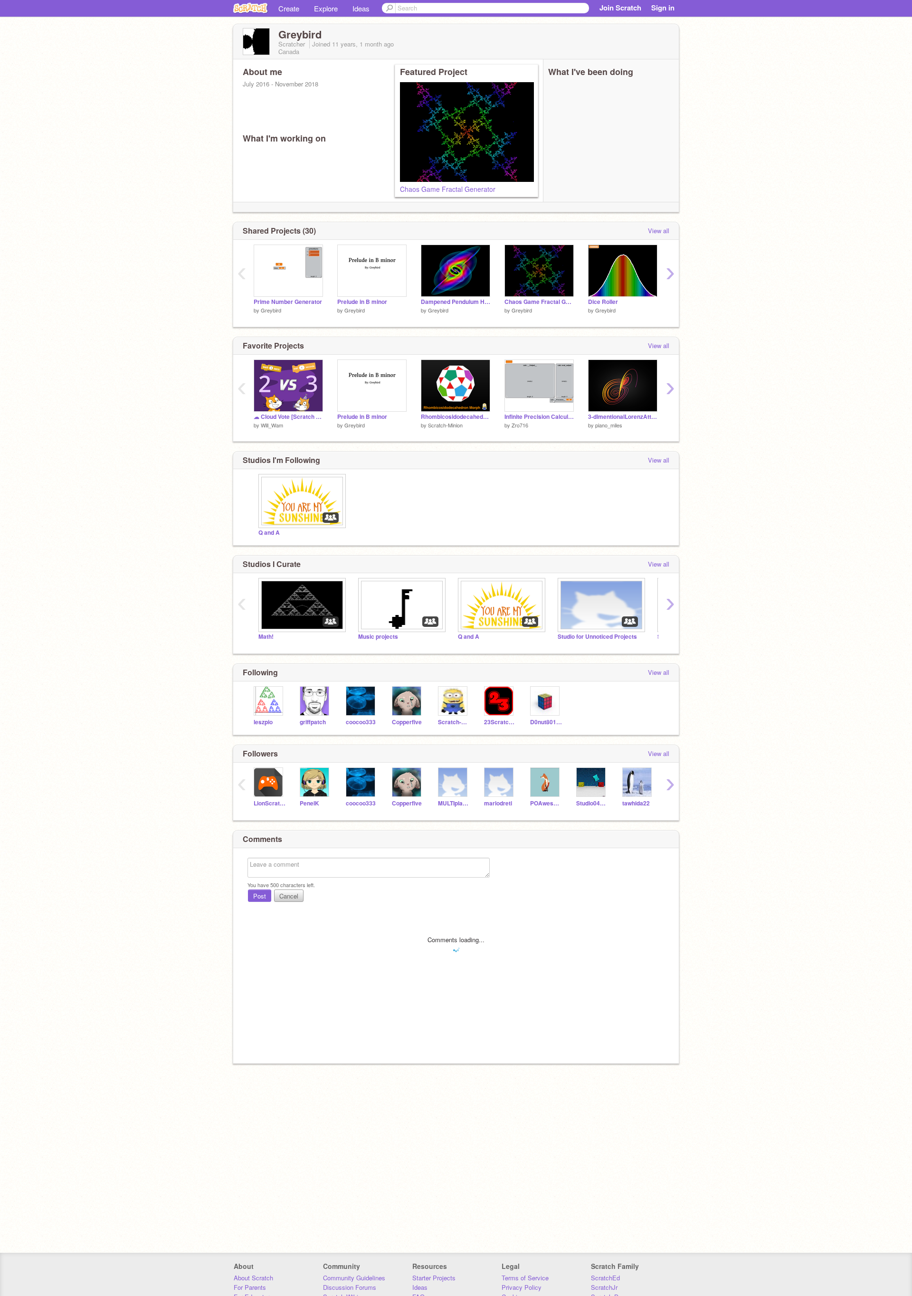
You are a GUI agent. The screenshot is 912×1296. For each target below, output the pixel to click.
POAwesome (546, 803)
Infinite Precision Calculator (539, 417)
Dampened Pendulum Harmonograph (455, 302)
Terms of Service (525, 1277)
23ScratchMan (500, 722)
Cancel (288, 895)
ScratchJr (604, 1287)
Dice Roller (603, 302)
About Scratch (253, 1277)
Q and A (269, 533)
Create (288, 8)
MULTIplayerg (454, 803)
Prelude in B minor (362, 302)
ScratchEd (605, 1277)
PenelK (309, 803)
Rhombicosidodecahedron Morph (455, 417)
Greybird (271, 310)
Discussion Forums (349, 1287)
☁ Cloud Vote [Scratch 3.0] (288, 417)
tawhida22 (636, 803)
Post (259, 895)
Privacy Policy (522, 1287)
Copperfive (407, 722)
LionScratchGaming (269, 803)
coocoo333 (361, 722)
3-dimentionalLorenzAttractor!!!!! (622, 417)
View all (658, 230)
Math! (266, 637)
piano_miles (608, 425)
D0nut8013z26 (546, 722)
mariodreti (498, 803)
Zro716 (520, 425)
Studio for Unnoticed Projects (597, 637)
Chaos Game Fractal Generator (447, 189)
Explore (326, 8)
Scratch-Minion (445, 425)
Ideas (361, 8)
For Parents (250, 1287)
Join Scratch (620, 7)
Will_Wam (272, 425)
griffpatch (313, 722)
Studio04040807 (592, 803)
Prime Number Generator (288, 302)
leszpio (263, 722)
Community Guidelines (354, 1277)
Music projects (378, 637)
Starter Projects (434, 1277)
